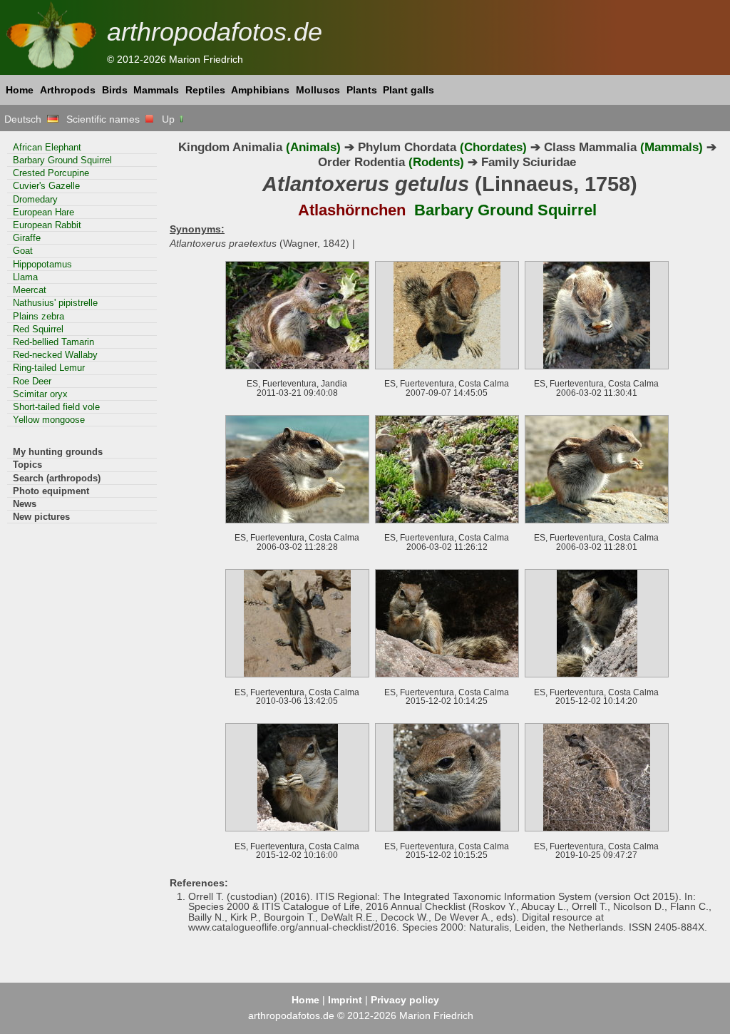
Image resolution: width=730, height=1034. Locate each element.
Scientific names (105, 119)
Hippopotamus (42, 264)
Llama (25, 277)
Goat (23, 250)
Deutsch (25, 119)
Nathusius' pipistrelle (55, 302)
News (24, 503)
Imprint (345, 999)
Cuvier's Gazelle (46, 185)
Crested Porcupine (51, 173)
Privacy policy (405, 999)
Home (20, 90)
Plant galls (408, 90)
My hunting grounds (58, 451)
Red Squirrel (38, 329)
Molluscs (318, 90)
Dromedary (35, 199)
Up (170, 119)
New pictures (41, 516)
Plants (361, 90)
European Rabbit (47, 225)
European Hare (43, 212)
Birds (115, 90)
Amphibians (260, 90)
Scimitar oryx (40, 394)
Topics (27, 464)
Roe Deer (32, 381)
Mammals (156, 90)
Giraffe (27, 237)
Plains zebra (38, 316)
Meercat (29, 290)
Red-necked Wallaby (55, 354)
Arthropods (68, 90)
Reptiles (205, 90)
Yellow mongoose (49, 419)
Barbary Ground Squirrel (62, 160)
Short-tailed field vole (56, 406)
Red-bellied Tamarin (53, 342)
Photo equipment (51, 491)
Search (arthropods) (57, 478)
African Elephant (47, 147)
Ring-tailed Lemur (49, 367)
